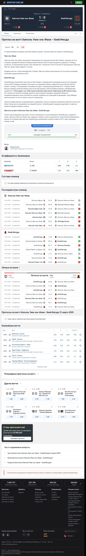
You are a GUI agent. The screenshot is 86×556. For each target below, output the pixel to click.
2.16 (73, 399)
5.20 (68, 351)
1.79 (10, 417)
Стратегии (38, 497)
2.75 (68, 345)
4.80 (55, 356)
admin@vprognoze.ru (12, 544)
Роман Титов (14, 147)
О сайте (54, 492)
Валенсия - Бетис (18, 334)
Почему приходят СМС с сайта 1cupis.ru (75, 497)
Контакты (54, 499)
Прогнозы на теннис (8, 499)
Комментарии (56, 497)
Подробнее (7, 436)
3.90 (68, 340)
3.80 (67, 170)
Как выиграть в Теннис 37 (75, 512)
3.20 (61, 345)
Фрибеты (21, 492)
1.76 (68, 356)
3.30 (61, 335)
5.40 (59, 170)
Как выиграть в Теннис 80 (75, 508)
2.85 (68, 335)
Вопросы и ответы (40, 495)
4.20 (61, 340)
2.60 (55, 345)
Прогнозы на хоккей (8, 501)
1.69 (62, 399)
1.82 (55, 340)
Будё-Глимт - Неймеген (20, 350)
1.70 (47, 399)
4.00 (61, 362)
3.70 (67, 166)
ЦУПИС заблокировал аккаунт (74, 516)
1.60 (76, 170)
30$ (33, 166)
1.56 (55, 351)
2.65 (55, 335)
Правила (54, 495)
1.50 (22, 47)
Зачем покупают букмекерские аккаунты (75, 493)
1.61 (76, 166)
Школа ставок (39, 492)
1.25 (10, 399)
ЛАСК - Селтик (17, 339)
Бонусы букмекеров (41, 499)
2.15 (36, 399)
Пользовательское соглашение (11, 553)
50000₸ (34, 170)
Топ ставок (5, 495)
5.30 (59, 166)
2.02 (21, 417)
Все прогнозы (6, 492)
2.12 (55, 362)
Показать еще (42, 367)
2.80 (68, 362)
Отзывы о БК (39, 501)
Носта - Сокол (17, 355)
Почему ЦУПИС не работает (73, 524)
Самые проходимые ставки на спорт (74, 520)
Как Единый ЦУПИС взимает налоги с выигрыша (74, 502)
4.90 (61, 351)
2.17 (62, 417)
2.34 (36, 417)
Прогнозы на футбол (8, 497)
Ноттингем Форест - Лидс (21, 344)
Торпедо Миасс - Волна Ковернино (24, 361)
